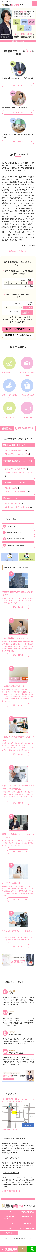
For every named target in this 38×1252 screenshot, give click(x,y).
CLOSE (34, 13)
